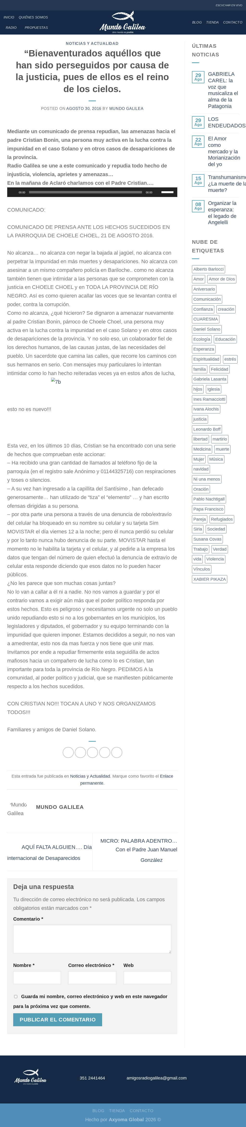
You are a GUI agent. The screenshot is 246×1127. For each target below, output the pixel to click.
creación (226, 309)
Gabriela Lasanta (209, 379)
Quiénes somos (33, 17)
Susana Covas (207, 539)
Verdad (220, 549)
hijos (197, 389)
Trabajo (200, 549)
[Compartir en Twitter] (80, 752)
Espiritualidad (206, 359)
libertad (200, 439)
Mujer (198, 459)
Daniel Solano (206, 329)
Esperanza (203, 349)
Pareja (199, 519)
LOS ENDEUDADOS (227, 122)
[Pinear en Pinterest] (104, 752)
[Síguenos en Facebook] (6, 5)
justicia (200, 419)
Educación (225, 339)
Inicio (9, 17)
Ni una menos (206, 479)
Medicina (202, 449)
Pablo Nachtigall (209, 499)
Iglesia (213, 389)
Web (128, 965)
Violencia (215, 559)
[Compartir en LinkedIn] (116, 752)
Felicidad (219, 369)
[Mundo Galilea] (123, 23)
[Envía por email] (92, 752)
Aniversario (204, 289)
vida (197, 559)
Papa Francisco (208, 509)
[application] (92, 192)
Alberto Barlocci (208, 269)
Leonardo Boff (207, 429)
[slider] (168, 191)
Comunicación (207, 299)
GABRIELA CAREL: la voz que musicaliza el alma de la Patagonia (223, 90)
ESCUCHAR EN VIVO (229, 5)
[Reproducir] (13, 192)
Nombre (24, 965)
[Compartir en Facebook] (68, 752)
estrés (230, 359)
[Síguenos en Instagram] (11, 5)
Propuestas (36, 28)
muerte (222, 449)
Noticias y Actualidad (92, 44)
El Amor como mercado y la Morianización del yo (224, 151)
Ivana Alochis (206, 409)
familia (199, 369)
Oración (201, 489)
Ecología (201, 339)
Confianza (203, 309)
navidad (201, 469)
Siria (197, 529)
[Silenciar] (157, 192)
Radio (11, 28)
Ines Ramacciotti (209, 399)
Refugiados (222, 519)
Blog (197, 22)
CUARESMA (205, 319)
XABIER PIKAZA (209, 579)
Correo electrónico (91, 965)
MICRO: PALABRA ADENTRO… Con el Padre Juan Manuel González (138, 850)
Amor (198, 279)
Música (216, 459)
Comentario (28, 919)
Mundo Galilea (126, 109)
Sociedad (216, 529)
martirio (220, 439)
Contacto (232, 22)
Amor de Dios (222, 279)
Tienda (212, 22)
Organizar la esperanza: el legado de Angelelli (222, 213)
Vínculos (201, 569)
